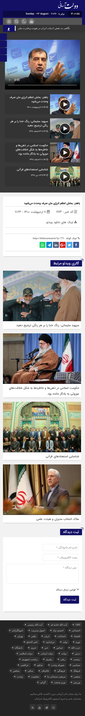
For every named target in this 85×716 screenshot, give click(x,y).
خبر (46, 647)
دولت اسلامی (25, 653)
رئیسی (76, 659)
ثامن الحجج (32, 642)
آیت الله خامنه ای (59, 624)
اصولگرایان (17, 630)
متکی (30, 670)
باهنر (33, 636)
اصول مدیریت (38, 630)
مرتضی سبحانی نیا (56, 676)
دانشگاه (19, 647)
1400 (77, 624)
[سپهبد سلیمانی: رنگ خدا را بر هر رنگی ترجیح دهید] (42, 128)
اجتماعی (76, 630)
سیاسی (76, 665)
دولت (64, 653)
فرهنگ (76, 670)
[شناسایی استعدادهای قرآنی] (42, 176)
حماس (59, 647)
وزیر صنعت (59, 682)
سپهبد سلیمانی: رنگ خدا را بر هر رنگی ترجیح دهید (47, 325)
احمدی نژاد (58, 630)
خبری (33, 647)
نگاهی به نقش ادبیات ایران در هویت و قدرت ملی (50, 28)
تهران (20, 636)
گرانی (43, 682)
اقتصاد (77, 636)
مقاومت (35, 676)
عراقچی (25, 665)
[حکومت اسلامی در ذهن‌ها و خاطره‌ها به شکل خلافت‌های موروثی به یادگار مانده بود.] (42, 152)
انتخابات (61, 636)
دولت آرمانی (47, 653)
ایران (46, 636)
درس (77, 653)
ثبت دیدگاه (69, 599)
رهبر (62, 659)
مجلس (16, 670)
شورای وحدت (57, 665)
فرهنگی (61, 670)
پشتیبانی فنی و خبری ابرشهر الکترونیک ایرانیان (58, 698)
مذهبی (77, 676)
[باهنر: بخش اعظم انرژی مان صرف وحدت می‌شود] (42, 104)
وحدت (20, 676)
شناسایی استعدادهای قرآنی (62, 456)
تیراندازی (50, 642)
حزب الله (75, 647)
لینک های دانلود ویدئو (60, 222)
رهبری (49, 659)
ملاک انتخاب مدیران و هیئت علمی (57, 519)
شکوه (40, 665)
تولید (65, 642)
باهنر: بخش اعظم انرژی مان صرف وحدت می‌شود (52, 203)
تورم (78, 642)
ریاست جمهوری (30, 659)
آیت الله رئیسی (34, 624)
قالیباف (45, 670)
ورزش (77, 682)
